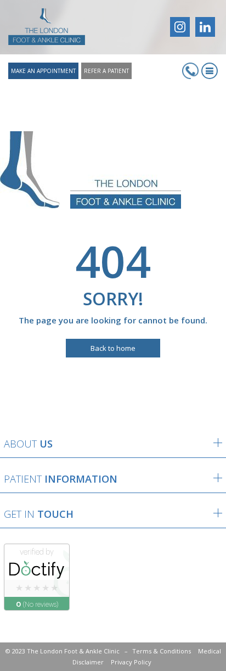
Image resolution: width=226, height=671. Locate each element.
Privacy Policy (131, 662)
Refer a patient (106, 71)
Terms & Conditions (161, 651)
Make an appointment (43, 71)
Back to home (113, 348)
